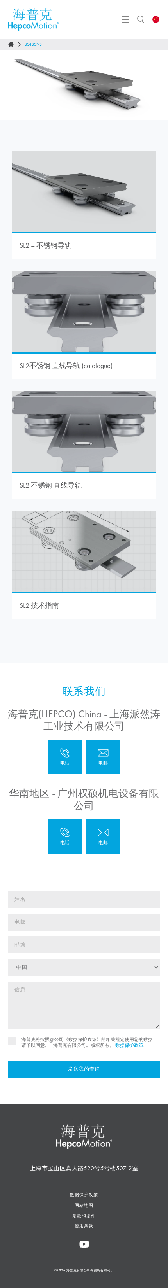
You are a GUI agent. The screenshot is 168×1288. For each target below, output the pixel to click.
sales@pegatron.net (103, 836)
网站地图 (84, 1205)
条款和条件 (84, 1215)
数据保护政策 (129, 1045)
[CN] (156, 19)
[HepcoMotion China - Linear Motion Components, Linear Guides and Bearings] (33, 19)
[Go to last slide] (13, 84)
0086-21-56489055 (65, 757)
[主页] (11, 44)
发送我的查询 (84, 1069)
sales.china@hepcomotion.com (103, 757)
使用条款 (84, 1225)
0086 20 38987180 (65, 836)
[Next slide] (155, 84)
